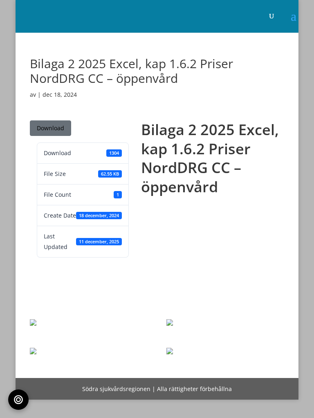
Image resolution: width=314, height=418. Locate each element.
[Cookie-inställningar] (18, 399)
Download (50, 128)
